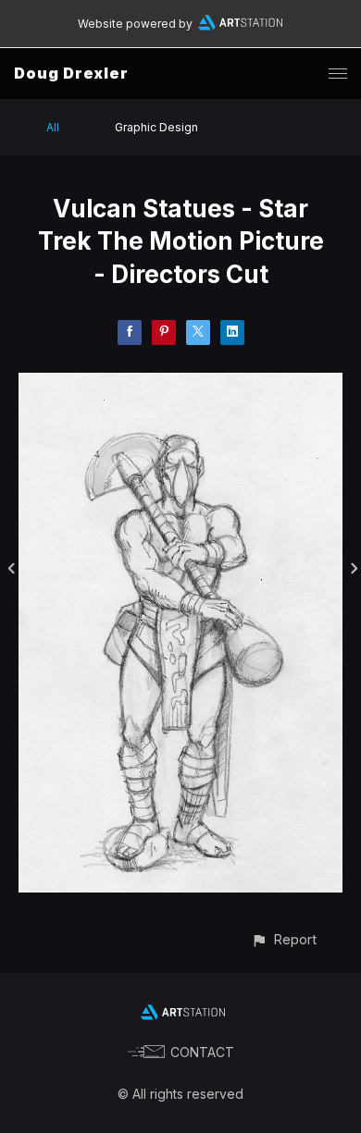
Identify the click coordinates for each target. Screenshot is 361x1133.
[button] (283, 939)
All (52, 127)
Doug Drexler (71, 73)
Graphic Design (156, 127)
